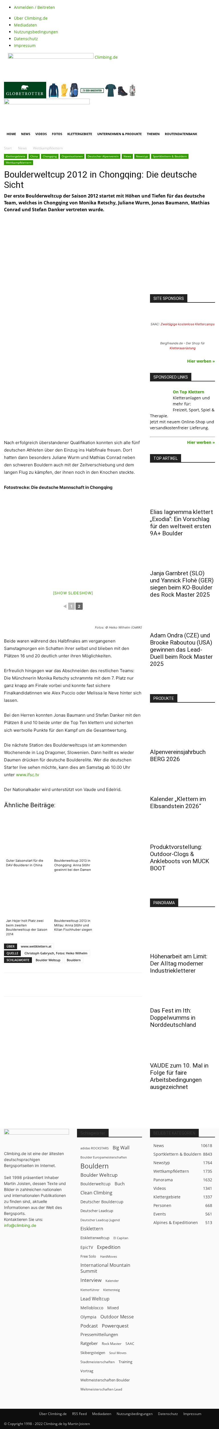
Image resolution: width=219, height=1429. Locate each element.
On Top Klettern (188, 392)
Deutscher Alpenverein (103, 156)
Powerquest (115, 1326)
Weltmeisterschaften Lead (101, 1389)
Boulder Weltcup (48, 960)
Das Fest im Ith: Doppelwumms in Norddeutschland (173, 1017)
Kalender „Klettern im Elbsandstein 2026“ (178, 803)
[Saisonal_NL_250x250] (182, 258)
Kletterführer (89, 1290)
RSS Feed (79, 1413)
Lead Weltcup (95, 1299)
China (34, 156)
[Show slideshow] (73, 593)
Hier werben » (201, 361)
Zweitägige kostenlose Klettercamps (188, 324)
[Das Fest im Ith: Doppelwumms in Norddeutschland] (182, 994)
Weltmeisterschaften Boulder (105, 1380)
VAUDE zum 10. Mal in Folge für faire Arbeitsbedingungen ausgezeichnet (179, 1076)
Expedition (108, 1247)
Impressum (25, 45)
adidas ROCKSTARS (94, 1148)
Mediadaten (25, 25)
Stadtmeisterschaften (97, 1361)
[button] (208, 105)
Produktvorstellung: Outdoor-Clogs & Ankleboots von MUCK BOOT (179, 857)
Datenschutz (26, 38)
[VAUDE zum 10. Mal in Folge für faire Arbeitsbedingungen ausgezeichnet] (182, 1049)
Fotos (57, 134)
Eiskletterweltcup (95, 1237)
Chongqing (50, 156)
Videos (41, 134)
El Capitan (120, 1238)
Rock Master (111, 1343)
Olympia (88, 1317)
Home (11, 134)
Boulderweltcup (95, 1183)
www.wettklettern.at (36, 946)
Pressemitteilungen (99, 1334)
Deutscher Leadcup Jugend (100, 1220)
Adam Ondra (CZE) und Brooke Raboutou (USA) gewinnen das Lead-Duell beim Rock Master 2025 (181, 649)
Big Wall (121, 1148)
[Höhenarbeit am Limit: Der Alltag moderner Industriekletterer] (182, 932)
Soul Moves (117, 1353)
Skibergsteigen (92, 1352)
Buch (120, 1183)
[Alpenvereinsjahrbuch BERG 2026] (182, 728)
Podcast (89, 1326)
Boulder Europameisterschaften (103, 1157)
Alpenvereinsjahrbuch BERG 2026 (178, 756)
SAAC (129, 1343)
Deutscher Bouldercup (101, 1201)
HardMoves (108, 1256)
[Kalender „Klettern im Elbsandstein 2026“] (182, 783)
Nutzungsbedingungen (36, 31)
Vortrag (86, 1370)
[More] (145, 984)
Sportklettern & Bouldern (170, 156)
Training (125, 1361)
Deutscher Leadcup (96, 1210)
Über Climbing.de (31, 18)
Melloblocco (91, 1307)
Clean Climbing (96, 1193)
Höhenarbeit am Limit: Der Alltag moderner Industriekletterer (178, 963)
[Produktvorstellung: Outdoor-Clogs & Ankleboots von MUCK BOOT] (182, 831)
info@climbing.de (20, 1225)
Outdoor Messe (117, 1317)
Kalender (112, 1280)
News (25, 134)
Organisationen (72, 156)
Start (8, 148)
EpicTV (86, 1247)
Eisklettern (91, 1229)
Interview (91, 1280)
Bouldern (74, 960)
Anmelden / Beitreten (34, 7)
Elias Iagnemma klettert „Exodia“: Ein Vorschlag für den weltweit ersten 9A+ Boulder (181, 523)
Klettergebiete (79, 134)
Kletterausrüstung (183, 348)
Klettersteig (111, 1290)
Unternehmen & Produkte (119, 134)
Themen (153, 134)
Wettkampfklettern (18, 162)
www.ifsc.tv (27, 774)
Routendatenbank (181, 134)
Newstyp (142, 156)
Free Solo (88, 1256)
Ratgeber (89, 1343)
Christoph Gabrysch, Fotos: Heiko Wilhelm (56, 953)
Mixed (113, 1307)
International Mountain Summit (105, 1268)
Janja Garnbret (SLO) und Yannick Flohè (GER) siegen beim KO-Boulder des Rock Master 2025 (182, 584)
